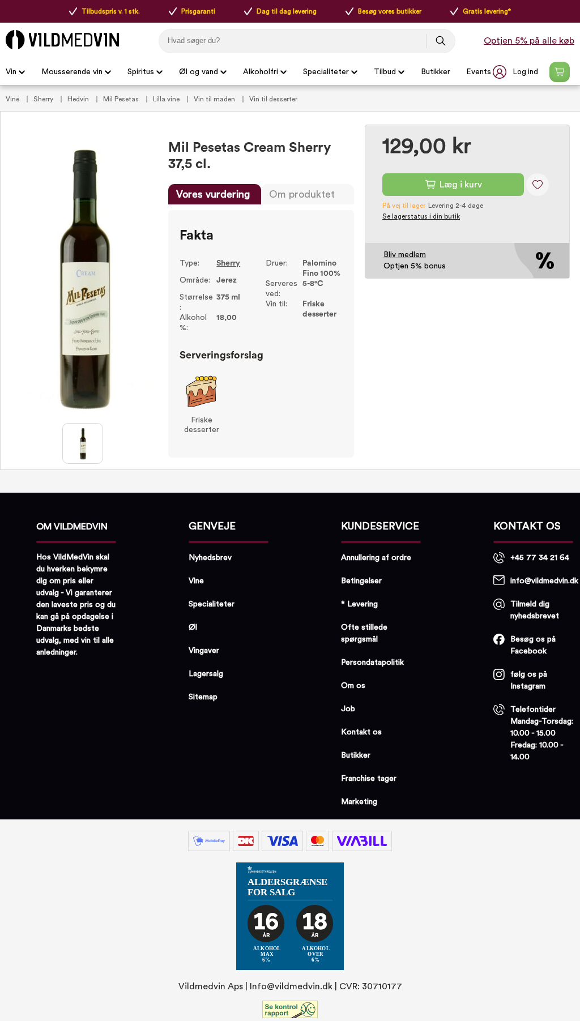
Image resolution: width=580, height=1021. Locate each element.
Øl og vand (198, 72)
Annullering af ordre (376, 558)
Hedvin (79, 99)
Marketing (359, 802)
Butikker (435, 72)
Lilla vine (167, 99)
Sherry (44, 99)
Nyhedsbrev (210, 558)
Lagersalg (206, 674)
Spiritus (140, 72)
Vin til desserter (273, 99)
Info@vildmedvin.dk (291, 986)
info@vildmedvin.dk (544, 581)
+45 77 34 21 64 (539, 558)
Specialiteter (326, 72)
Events (478, 72)
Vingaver (204, 651)
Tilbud (385, 72)
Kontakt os (361, 732)
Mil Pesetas (121, 99)
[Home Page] (62, 39)
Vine (13, 99)
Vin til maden (215, 99)
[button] (516, 72)
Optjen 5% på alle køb (529, 40)
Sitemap (203, 697)
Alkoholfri (260, 72)
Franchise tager (368, 779)
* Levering (359, 604)
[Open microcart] (559, 72)
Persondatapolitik (372, 663)
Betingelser (361, 581)
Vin (11, 72)
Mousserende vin (72, 72)
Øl (193, 627)
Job (348, 709)
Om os (353, 686)
